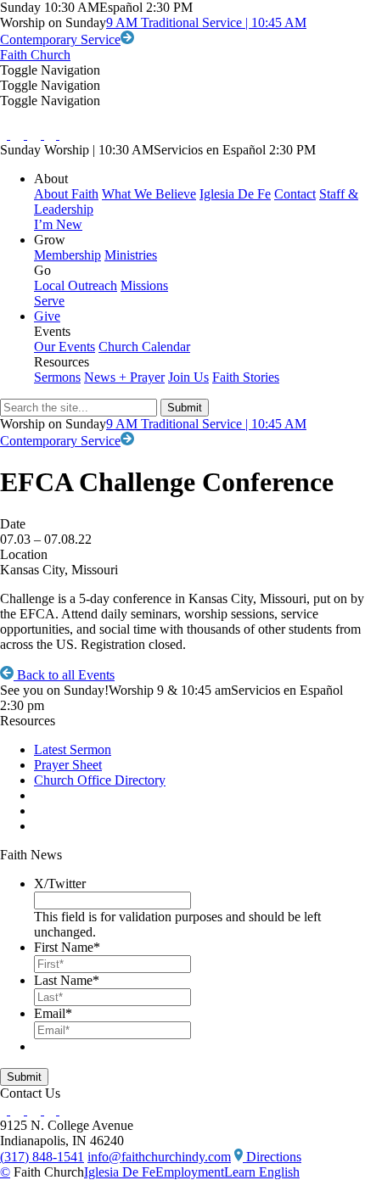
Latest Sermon (72, 749)
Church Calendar (144, 346)
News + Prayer (124, 377)
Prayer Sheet (68, 765)
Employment (189, 1172)
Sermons (57, 377)
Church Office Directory (100, 780)
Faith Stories (245, 377)
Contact (295, 194)
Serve (49, 301)
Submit (24, 1077)
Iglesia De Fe (235, 194)
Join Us (188, 377)
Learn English (262, 1172)
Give (47, 316)
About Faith (66, 194)
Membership (67, 255)
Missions (144, 285)
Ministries (130, 255)
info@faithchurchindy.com (159, 1156)
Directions (272, 1156)
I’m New (58, 224)
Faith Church (35, 55)
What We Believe (149, 194)
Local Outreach (75, 285)
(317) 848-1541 (42, 1156)
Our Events (64, 346)
